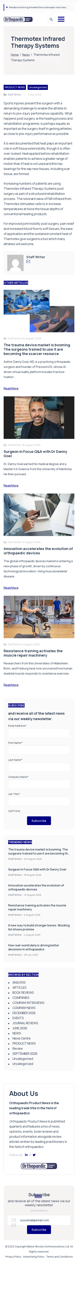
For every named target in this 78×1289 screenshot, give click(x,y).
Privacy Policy (13, 1256)
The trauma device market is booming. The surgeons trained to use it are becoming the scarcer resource (39, 853)
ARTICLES (19, 987)
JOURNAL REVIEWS (25, 1023)
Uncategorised (23, 1059)
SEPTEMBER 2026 (25, 1054)
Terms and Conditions (59, 1256)
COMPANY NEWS (24, 1008)
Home (15, 55)
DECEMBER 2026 (24, 1013)
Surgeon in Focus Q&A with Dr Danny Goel (37, 869)
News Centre (22, 1038)
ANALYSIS (19, 982)
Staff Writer (14, 94)
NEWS (17, 1033)
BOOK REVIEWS (23, 992)
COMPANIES (21, 998)
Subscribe (39, 821)
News (26, 55)
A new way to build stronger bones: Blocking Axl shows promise (39, 7)
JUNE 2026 (20, 1028)
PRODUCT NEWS (15, 87)
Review (18, 1048)
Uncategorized (38, 87)
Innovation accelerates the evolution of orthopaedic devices (36, 887)
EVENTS (18, 1018)
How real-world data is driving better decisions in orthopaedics (33, 947)
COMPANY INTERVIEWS (28, 1003)
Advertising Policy (33, 1256)
